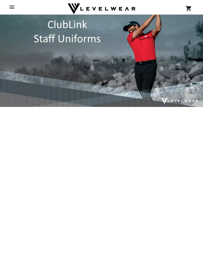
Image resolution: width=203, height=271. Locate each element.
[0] (188, 8)
